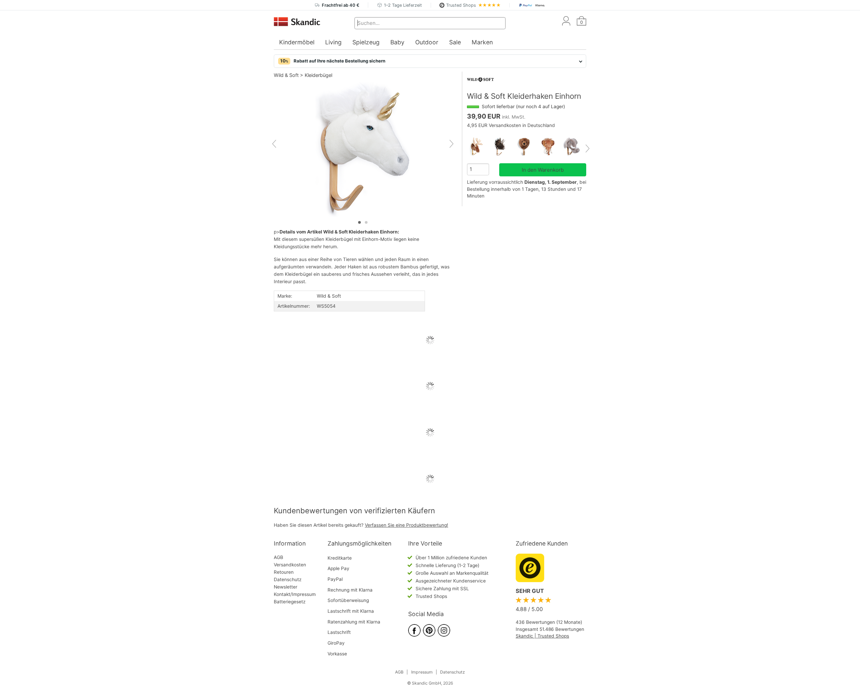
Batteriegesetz (289, 601)
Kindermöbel (296, 42)
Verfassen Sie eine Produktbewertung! (406, 525)
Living (333, 42)
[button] (430, 61)
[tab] (359, 222)
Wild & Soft (286, 75)
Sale (455, 42)
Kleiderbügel (318, 75)
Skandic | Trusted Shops (542, 636)
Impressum (422, 672)
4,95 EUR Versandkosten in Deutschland (511, 125)
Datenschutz (287, 579)
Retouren (284, 572)
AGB (278, 557)
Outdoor (426, 42)
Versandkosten (290, 564)
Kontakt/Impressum (295, 594)
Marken (482, 42)
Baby (397, 42)
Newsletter (285, 587)
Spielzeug (366, 42)
